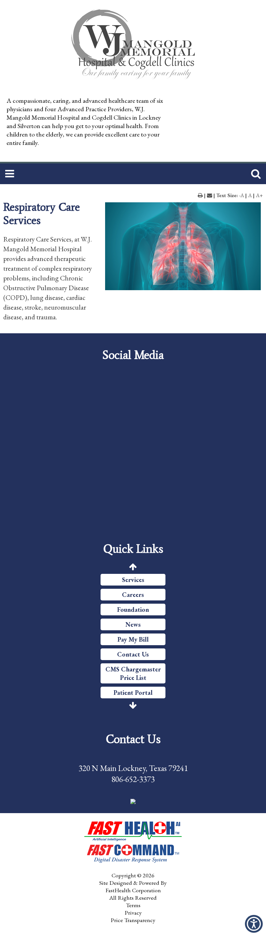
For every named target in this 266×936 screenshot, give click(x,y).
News (133, 624)
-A (241, 195)
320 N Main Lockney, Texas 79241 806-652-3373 (133, 774)
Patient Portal (133, 692)
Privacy (133, 912)
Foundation (133, 609)
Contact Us (133, 654)
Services (133, 579)
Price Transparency (133, 920)
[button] (133, 801)
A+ (259, 195)
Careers (133, 594)
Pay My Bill (133, 639)
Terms (133, 905)
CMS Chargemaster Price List (133, 673)
